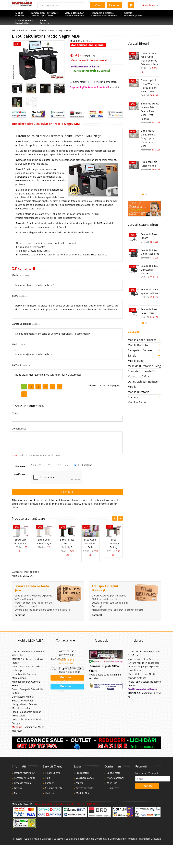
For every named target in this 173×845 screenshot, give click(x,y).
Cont (97, 5)
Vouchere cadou (85, 777)
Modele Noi (82, 793)
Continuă (67, 492)
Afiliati (79, 783)
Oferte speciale (84, 788)
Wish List (112, 783)
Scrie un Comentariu (106, 81)
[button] (120, 518)
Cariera (18, 793)
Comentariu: (19, 428)
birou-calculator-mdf (48, 500)
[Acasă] (22, 5)
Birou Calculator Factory (113, 543)
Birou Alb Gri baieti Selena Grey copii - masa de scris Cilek (148, 138)
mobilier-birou (102, 500)
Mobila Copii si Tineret (142, 340)
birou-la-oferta (89, 503)
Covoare (133, 397)
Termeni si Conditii (24, 777)
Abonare (147, 786)
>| (24, 394)
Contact (49, 783)
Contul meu (113, 772)
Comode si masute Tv (141, 371)
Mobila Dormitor (138, 345)
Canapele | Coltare (140, 350)
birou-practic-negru (69, 503)
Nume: (15, 413)
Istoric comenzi (115, 777)
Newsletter (113, 788)
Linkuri (18, 788)
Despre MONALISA (24, 772)
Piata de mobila (23, 783)
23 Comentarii (78, 81)
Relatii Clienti (52, 772)
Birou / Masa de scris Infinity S (67, 543)
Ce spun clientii (54, 788)
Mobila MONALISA (22, 575)
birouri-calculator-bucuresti (77, 500)
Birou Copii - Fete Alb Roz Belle (90, 543)
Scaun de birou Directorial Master (149, 269)
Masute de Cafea (138, 376)
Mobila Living (136, 361)
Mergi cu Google (64, 678)
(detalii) (114, 87)
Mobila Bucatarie (138, 392)
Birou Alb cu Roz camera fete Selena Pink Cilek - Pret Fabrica (150, 111)
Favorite (114, 5)
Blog (47, 777)
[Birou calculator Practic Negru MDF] (38, 60)
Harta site (50, 793)
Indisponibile (31, 571)
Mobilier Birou (137, 402)
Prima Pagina (19, 30)
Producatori (82, 772)
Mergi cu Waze (64, 687)
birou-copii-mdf (48, 503)
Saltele (132, 355)
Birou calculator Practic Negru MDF (51, 30)
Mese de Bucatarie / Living (144, 366)
